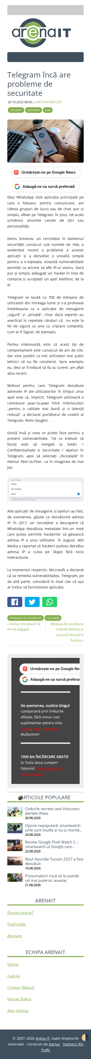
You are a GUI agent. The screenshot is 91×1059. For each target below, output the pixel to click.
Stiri (48, 110)
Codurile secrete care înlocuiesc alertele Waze (52, 811)
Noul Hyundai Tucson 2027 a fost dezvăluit (54, 861)
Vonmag (50, 728)
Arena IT (45, 33)
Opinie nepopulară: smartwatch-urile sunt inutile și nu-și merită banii (53, 830)
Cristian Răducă (20, 987)
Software (33, 110)
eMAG (26, 728)
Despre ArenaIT (20, 912)
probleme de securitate (25, 618)
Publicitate (16, 924)
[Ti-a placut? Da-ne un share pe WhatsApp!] (51, 602)
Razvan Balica (19, 998)
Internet (16, 110)
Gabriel (13, 975)
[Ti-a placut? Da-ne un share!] (16, 602)
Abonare (14, 935)
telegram (53, 618)
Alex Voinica (17, 1010)
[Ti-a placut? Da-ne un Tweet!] (33, 602)
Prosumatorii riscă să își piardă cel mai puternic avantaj (52, 878)
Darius (13, 964)
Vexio (37, 728)
